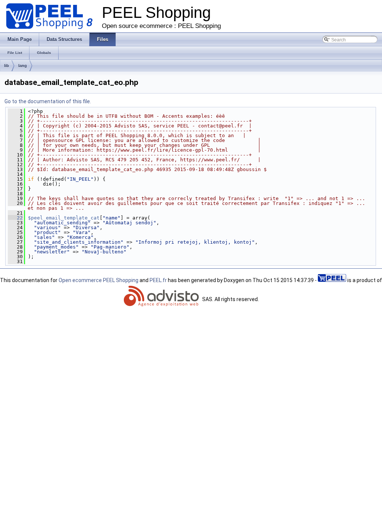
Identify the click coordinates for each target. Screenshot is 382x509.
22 (15, 218)
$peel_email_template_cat (64, 218)
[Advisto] (162, 299)
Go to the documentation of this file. (47, 101)
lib (6, 65)
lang (22, 65)
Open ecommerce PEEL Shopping (98, 280)
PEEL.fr (158, 280)
